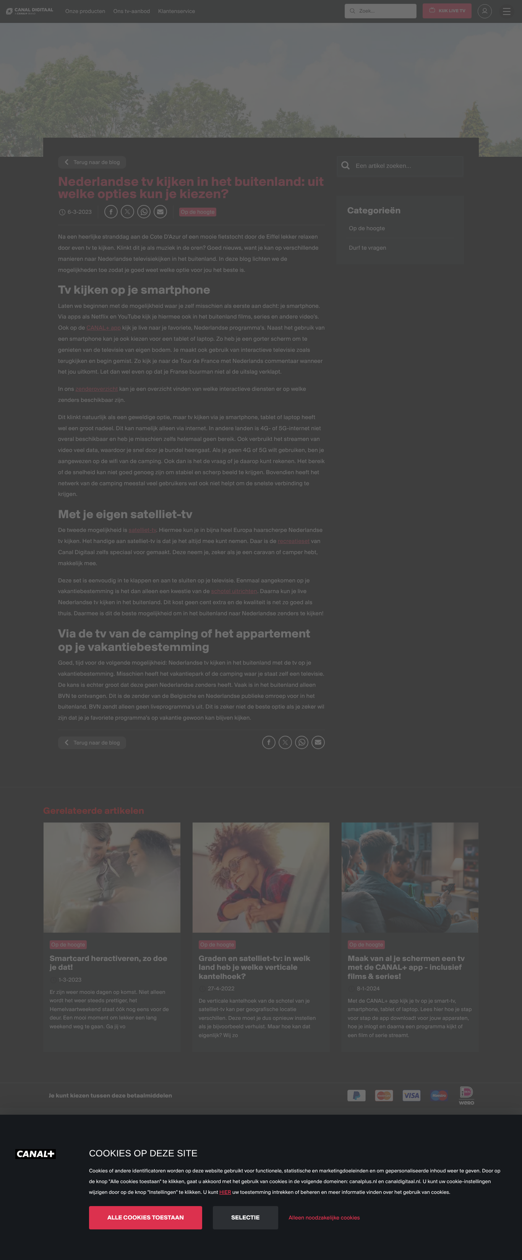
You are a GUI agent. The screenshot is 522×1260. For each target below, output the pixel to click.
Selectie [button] (245, 1217)
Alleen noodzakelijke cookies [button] (324, 1217)
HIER (225, 1192)
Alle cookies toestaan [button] (145, 1217)
